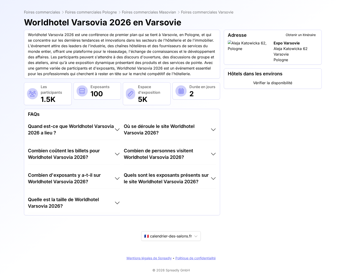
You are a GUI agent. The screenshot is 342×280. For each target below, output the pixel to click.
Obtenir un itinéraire (301, 35)
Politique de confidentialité (195, 258)
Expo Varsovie (287, 43)
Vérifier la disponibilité (272, 82)
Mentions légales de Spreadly (149, 258)
